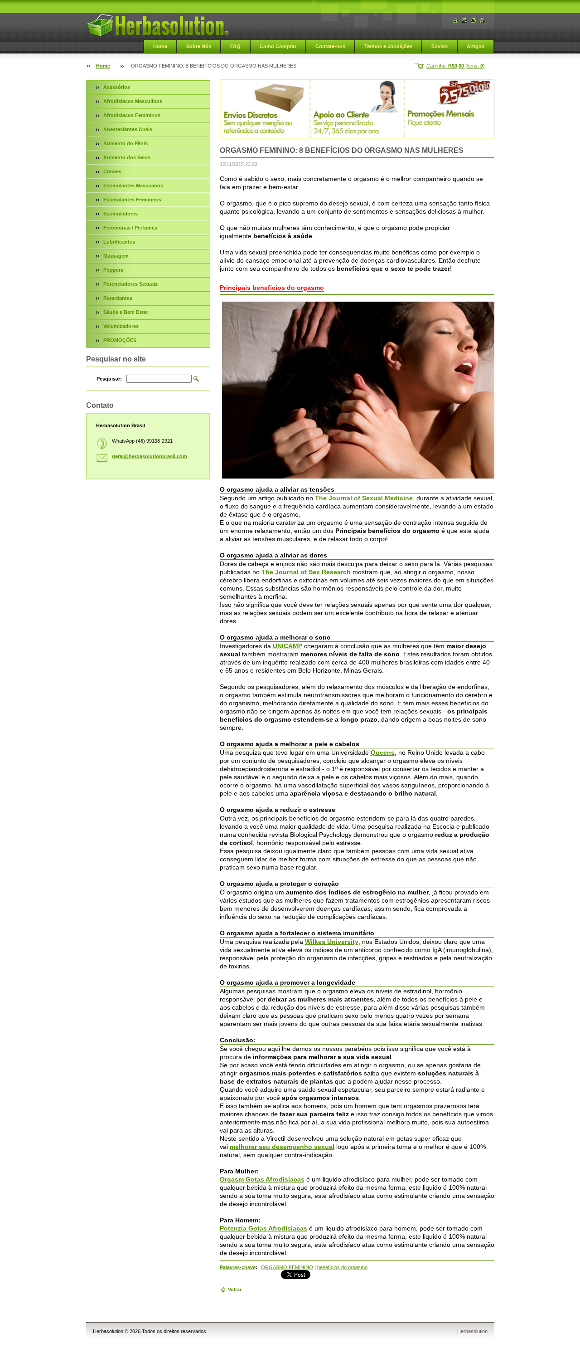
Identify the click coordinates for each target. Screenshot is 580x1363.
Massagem (116, 256)
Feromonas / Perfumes (130, 227)
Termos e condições (388, 46)
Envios (439, 46)
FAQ (235, 46)
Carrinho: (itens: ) (455, 65)
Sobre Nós (198, 46)
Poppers (113, 270)
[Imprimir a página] (473, 20)
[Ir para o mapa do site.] (464, 20)
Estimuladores (120, 213)
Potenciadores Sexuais (130, 284)
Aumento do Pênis (125, 143)
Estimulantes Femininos (132, 199)
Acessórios (116, 87)
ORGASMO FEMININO (287, 1267)
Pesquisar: (109, 378)
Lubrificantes (119, 241)
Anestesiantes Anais (127, 129)
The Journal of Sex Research (306, 572)
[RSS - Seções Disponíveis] (482, 20)
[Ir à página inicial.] (157, 25)
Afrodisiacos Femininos (131, 115)
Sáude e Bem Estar (125, 312)
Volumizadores (121, 326)
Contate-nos (330, 46)
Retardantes (117, 298)
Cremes (112, 171)
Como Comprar (278, 46)
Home (160, 46)
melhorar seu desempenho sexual (282, 1146)
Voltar (235, 1289)
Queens (383, 752)
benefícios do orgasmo (342, 1267)
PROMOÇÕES (119, 340)
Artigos (475, 46)
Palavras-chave (238, 1267)
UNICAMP (287, 646)
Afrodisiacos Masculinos (132, 101)
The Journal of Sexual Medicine (364, 498)
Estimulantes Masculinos (133, 185)
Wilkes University (331, 941)
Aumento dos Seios (126, 157)
